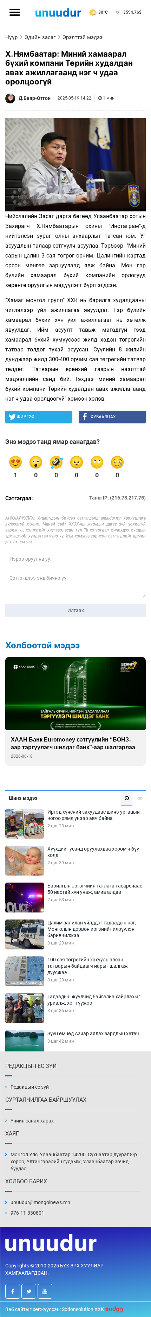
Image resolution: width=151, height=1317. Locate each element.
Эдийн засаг (40, 37)
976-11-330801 (27, 1213)
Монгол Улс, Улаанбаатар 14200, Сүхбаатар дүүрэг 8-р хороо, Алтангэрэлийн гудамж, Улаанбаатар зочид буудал (74, 1161)
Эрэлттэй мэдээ (83, 37)
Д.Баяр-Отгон (35, 98)
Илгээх (75, 610)
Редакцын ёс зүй (30, 1087)
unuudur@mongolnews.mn (40, 1202)
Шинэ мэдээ (23, 798)
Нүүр (11, 37)
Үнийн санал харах (32, 1121)
